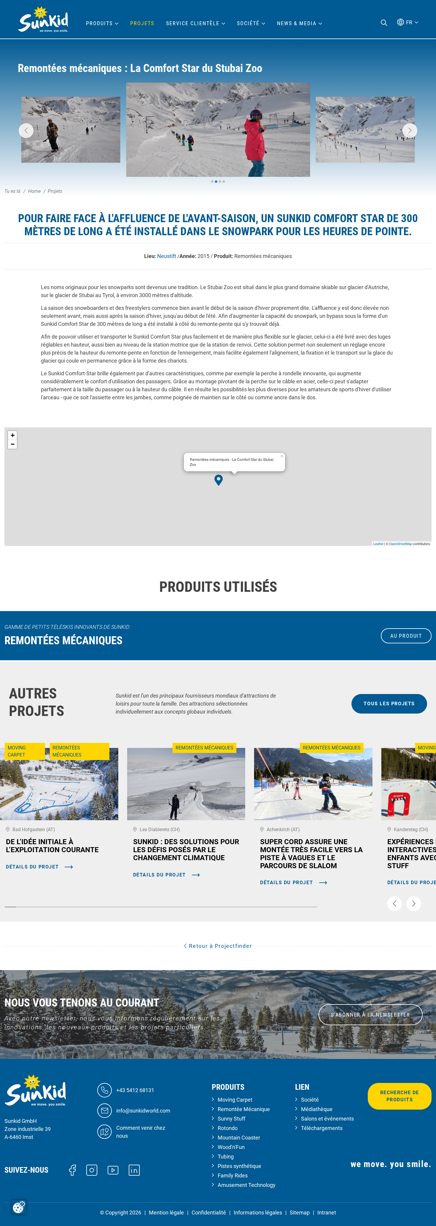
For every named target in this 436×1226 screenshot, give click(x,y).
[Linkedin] (134, 1169)
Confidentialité (209, 1212)
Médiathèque (316, 1109)
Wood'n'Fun (231, 1147)
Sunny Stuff (231, 1119)
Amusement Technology (247, 1185)
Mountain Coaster (239, 1137)
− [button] (13, 444)
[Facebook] (72, 1169)
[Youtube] (113, 1169)
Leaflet (378, 543)
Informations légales (258, 1212)
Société (310, 1100)
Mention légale (166, 1212)
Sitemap (300, 1212)
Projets (142, 23)
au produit (406, 636)
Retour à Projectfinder (219, 946)
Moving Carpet (235, 1100)
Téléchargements (322, 1128)
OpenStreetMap (400, 543)
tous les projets (389, 703)
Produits (99, 23)
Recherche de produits (399, 1096)
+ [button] (13, 435)
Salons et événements (327, 1119)
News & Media (296, 23)
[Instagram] (91, 1169)
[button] (26, 130)
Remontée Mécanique (244, 1109)
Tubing (226, 1156)
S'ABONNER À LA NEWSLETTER (370, 1015)
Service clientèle (192, 23)
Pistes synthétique (239, 1166)
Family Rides (233, 1175)
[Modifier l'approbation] (19, 1207)
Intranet (326, 1212)
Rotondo (228, 1128)
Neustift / (168, 256)
